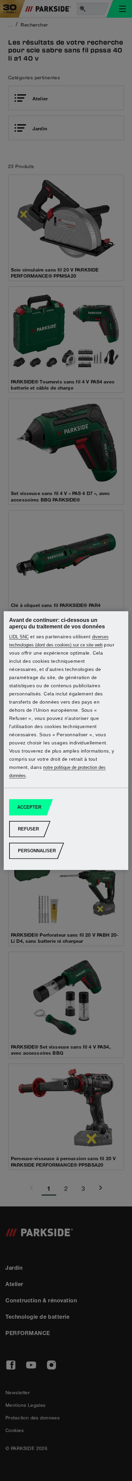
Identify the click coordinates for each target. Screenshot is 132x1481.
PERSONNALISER (37, 850)
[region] (66, 740)
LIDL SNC (19, 636)
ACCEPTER (29, 807)
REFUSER (28, 829)
